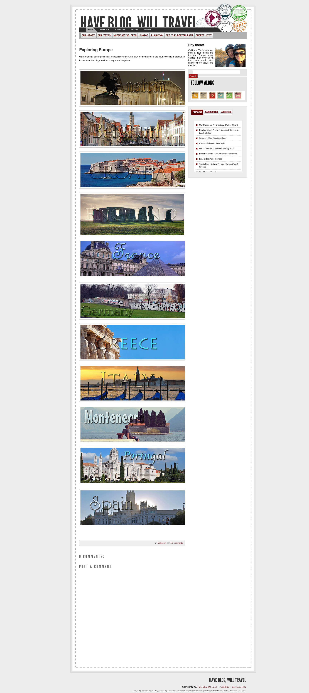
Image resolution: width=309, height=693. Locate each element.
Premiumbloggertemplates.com (190, 690)
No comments (177, 543)
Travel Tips (104, 29)
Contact (147, 29)
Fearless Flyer (147, 690)
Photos (143, 35)
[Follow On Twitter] (221, 99)
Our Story (88, 35)
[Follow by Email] (204, 99)
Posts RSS (224, 687)
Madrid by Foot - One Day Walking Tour (216, 148)
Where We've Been (125, 35)
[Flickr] (238, 99)
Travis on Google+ (237, 690)
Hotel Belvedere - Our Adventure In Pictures (218, 154)
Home (90, 29)
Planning (157, 35)
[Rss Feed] (195, 99)
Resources (120, 29)
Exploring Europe (95, 49)
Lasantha (171, 690)
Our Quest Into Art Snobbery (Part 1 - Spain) (218, 125)
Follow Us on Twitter (219, 690)
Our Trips (104, 35)
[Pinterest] (212, 99)
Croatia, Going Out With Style (212, 143)
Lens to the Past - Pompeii (210, 159)
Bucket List (204, 35)
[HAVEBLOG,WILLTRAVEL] (139, 22)
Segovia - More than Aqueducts (212, 138)
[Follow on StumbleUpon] (229, 99)
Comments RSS (239, 687)
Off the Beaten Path (179, 35)
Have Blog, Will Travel (207, 687)
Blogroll (134, 29)
